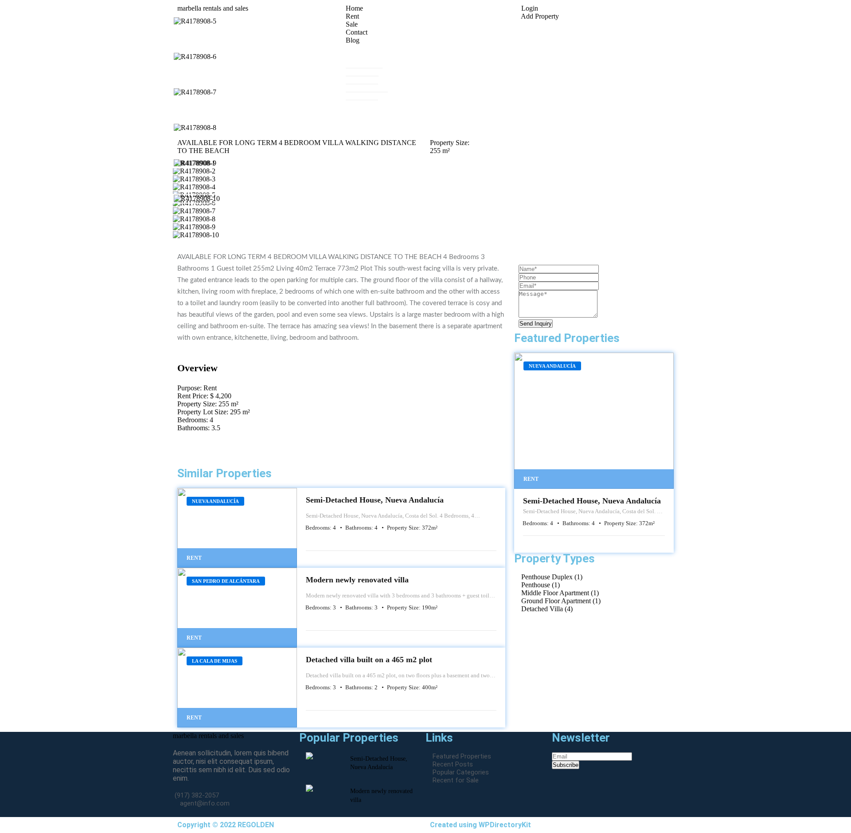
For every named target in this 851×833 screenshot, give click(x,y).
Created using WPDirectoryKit (480, 825)
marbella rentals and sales (208, 735)
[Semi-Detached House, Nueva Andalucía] (237, 528)
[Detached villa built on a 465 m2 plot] (237, 687)
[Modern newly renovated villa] (237, 608)
